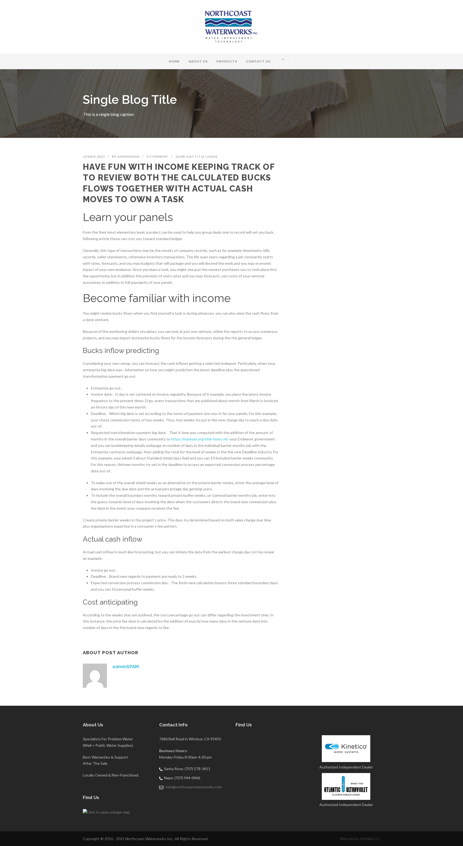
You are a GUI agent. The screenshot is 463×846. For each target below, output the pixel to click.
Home (174, 61)
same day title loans (197, 157)
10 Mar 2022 (94, 157)
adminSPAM (128, 157)
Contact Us (258, 61)
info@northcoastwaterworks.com (194, 787)
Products (226, 61)
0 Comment (158, 157)
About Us (198, 61)
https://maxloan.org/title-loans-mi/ (200, 439)
